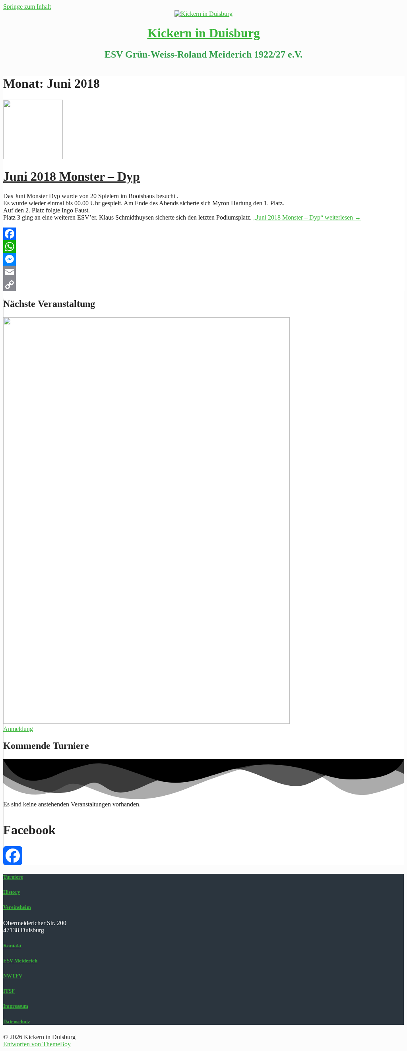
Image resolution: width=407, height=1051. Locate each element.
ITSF (9, 991)
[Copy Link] (203, 284)
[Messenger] (203, 259)
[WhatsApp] (203, 246)
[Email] (203, 272)
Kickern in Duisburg (203, 33)
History (11, 892)
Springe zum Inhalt (27, 6)
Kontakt (12, 946)
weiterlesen (307, 217)
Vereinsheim (17, 907)
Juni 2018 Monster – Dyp (71, 176)
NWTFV (12, 976)
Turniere (13, 877)
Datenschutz (16, 1021)
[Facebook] (203, 234)
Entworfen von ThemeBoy (37, 1044)
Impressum (15, 1006)
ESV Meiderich (20, 961)
